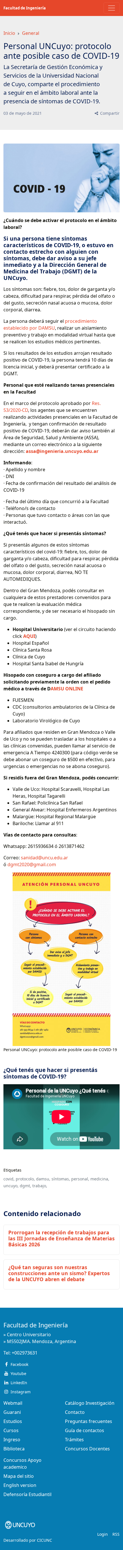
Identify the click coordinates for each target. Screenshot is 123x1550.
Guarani (12, 1412)
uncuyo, (11, 1185)
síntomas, (60, 1179)
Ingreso (11, 1439)
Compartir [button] (109, 113)
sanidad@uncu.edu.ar (44, 857)
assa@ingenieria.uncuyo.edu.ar (62, 451)
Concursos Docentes (87, 1449)
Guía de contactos (84, 1430)
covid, (9, 1179)
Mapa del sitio (18, 1476)
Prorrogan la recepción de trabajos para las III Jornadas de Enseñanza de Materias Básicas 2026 (61, 1238)
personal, (80, 1179)
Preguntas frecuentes (88, 1421)
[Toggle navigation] (112, 8)
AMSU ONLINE (67, 689)
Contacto (75, 1412)
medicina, (99, 1179)
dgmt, (25, 1185)
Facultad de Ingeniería (24, 8)
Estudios (12, 1421)
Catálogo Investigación (89, 1403)
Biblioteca (14, 1449)
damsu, (43, 1179)
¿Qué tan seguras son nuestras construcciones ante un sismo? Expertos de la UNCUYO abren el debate (59, 1273)
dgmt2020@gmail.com (31, 864)
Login (102, 1534)
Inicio (9, 33)
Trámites (74, 1439)
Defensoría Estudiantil (27, 1494)
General (30, 33)
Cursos (11, 1430)
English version (19, 1485)
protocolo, (25, 1179)
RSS (116, 1534)
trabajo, (39, 1185)
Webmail (12, 1403)
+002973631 (24, 1353)
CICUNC (44, 1540)
